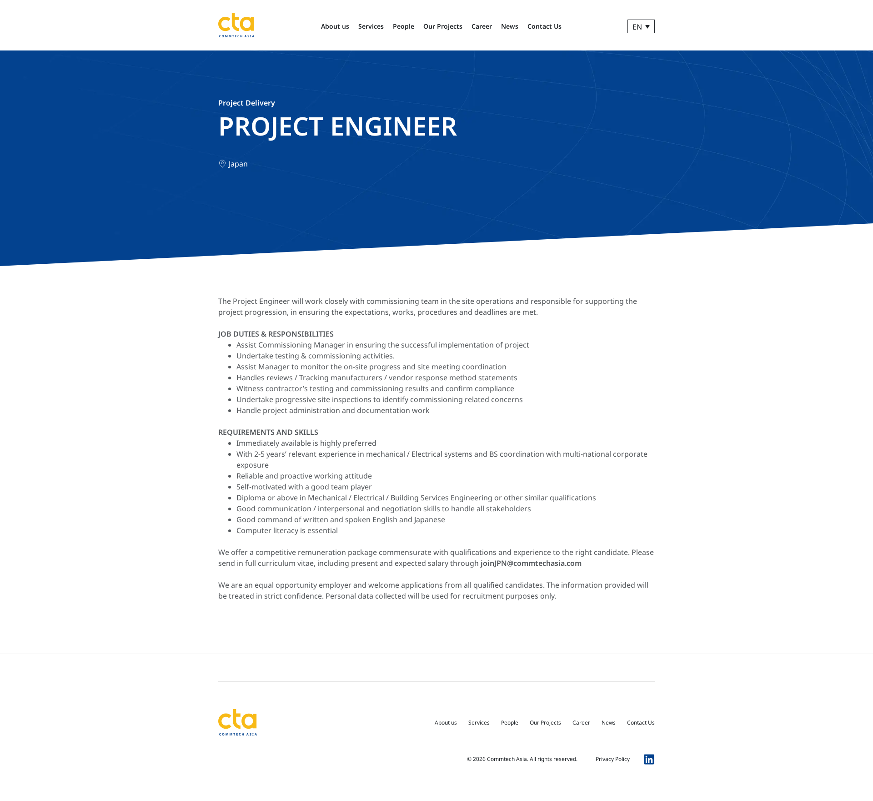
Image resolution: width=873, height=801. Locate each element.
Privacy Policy (613, 759)
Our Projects (442, 26)
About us (335, 26)
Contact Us (544, 26)
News (509, 26)
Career (482, 26)
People (403, 26)
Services (371, 26)
